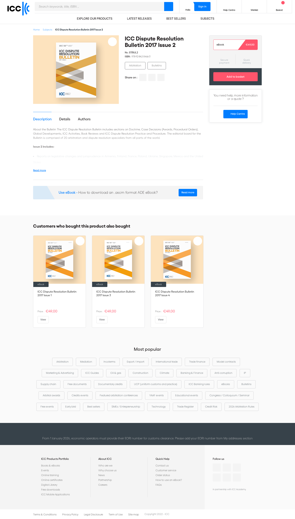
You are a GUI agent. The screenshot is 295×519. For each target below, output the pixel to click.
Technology (159, 406)
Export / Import (135, 361)
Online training (50, 475)
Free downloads (50, 489)
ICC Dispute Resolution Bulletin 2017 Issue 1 (57, 293)
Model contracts (226, 361)
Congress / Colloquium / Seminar (229, 395)
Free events (47, 406)
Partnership (105, 479)
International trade (167, 361)
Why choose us (107, 470)
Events (45, 470)
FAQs (159, 484)
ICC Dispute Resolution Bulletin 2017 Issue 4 (174, 293)
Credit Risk (211, 406)
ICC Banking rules (199, 384)
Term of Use (116, 514)
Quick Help (163, 458)
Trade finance (197, 361)
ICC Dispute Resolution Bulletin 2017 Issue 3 (115, 293)
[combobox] (99, 6)
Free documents (77, 384)
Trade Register (185, 406)
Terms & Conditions (45, 514)
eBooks (225, 384)
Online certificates (52, 479)
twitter (152, 77)
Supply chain (48, 384)
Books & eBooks (50, 465)
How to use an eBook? (169, 479)
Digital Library (49, 484)
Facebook (237, 467)
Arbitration (135, 65)
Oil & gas (115, 372)
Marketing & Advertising (60, 372)
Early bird (70, 406)
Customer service (166, 470)
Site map (133, 514)
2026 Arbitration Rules (241, 406)
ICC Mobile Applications (55, 494)
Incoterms (109, 361)
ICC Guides (92, 372)
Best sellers (93, 406)
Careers (102, 484)
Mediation (86, 361)
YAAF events (156, 395)
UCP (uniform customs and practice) (155, 384)
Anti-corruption (223, 372)
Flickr (237, 477)
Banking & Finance (192, 372)
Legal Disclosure (93, 514)
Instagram (217, 477)
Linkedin (217, 467)
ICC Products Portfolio (55, 458)
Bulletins (157, 65)
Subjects (47, 29)
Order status (163, 475)
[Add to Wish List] (112, 41)
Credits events (80, 395)
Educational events (186, 395)
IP (245, 372)
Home (36, 29)
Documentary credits (110, 384)
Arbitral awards (51, 395)
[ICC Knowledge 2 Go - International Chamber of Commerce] (20, 12)
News (101, 475)
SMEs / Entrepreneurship (126, 406)
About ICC (105, 458)
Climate (164, 372)
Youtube (227, 477)
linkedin (142, 77)
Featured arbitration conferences (119, 395)
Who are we (105, 465)
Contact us (162, 465)
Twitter (227, 467)
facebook (161, 77)
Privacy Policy (70, 514)
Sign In (202, 6)
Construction (140, 372)
